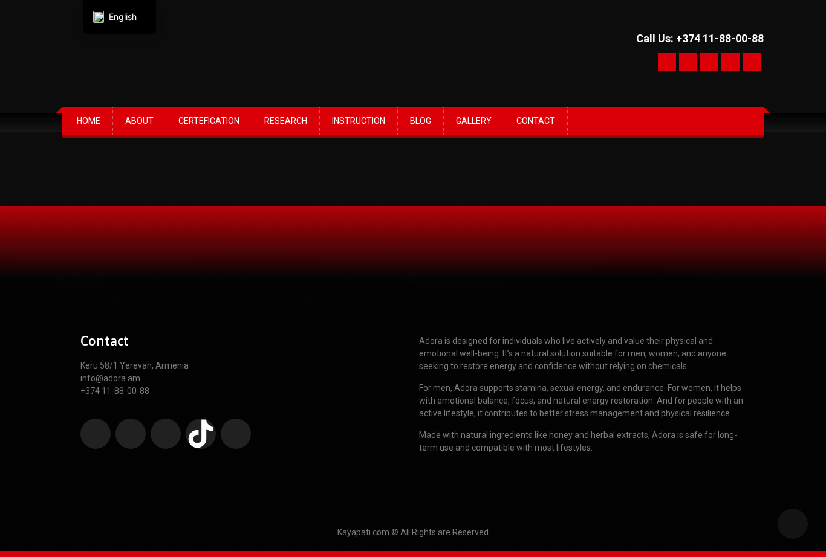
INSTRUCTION (358, 121)
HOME (88, 121)
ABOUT (139, 121)
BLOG (420, 121)
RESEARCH (285, 121)
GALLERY (474, 121)
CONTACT (535, 121)
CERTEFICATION (208, 121)
